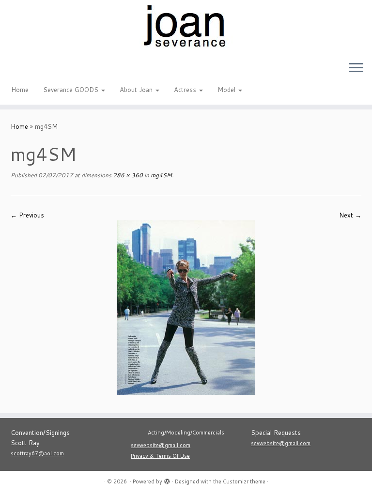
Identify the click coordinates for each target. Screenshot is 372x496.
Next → (350, 215)
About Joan (137, 89)
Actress (186, 89)
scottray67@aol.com (37, 453)
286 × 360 (127, 175)
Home (20, 89)
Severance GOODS (71, 89)
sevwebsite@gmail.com (160, 445)
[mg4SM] (186, 307)
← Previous (27, 215)
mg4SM (160, 175)
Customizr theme (244, 481)
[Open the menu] (356, 68)
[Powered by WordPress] (167, 479)
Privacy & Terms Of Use (160, 456)
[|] (186, 26)
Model (227, 89)
